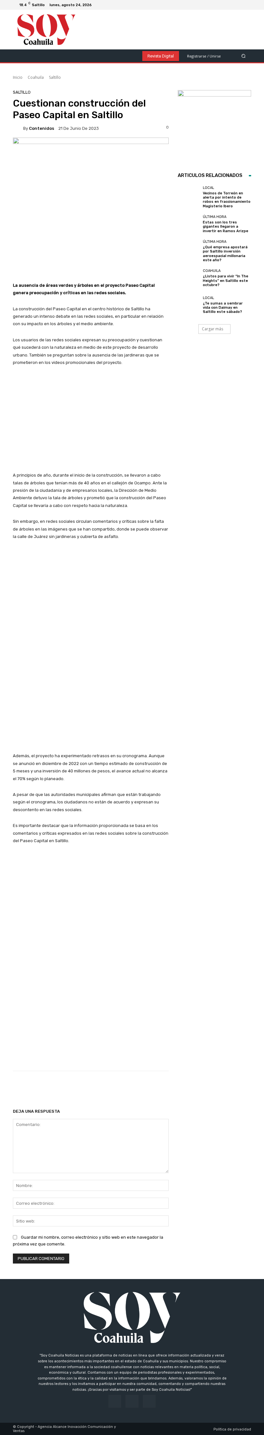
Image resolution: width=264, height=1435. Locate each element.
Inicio (18, 77)
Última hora (214, 217)
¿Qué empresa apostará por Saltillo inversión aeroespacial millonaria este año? (225, 253)
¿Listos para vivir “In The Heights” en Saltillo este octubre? (225, 280)
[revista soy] (91, 153)
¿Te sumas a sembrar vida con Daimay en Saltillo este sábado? (223, 307)
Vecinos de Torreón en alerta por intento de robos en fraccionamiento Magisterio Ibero (226, 199)
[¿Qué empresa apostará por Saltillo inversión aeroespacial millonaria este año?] (189, 251)
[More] (220, 1087)
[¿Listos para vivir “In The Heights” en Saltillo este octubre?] (189, 278)
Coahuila (36, 77)
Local (208, 188)
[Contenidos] (18, 128)
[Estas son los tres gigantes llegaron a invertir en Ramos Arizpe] (189, 224)
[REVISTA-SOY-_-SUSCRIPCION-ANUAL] (214, 127)
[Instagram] (238, 5)
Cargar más (212, 329)
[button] (243, 55)
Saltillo (55, 77)
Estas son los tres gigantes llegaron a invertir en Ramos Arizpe (225, 226)
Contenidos (41, 128)
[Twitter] (246, 5)
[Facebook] (230, 5)
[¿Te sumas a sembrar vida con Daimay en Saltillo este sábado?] (189, 305)
